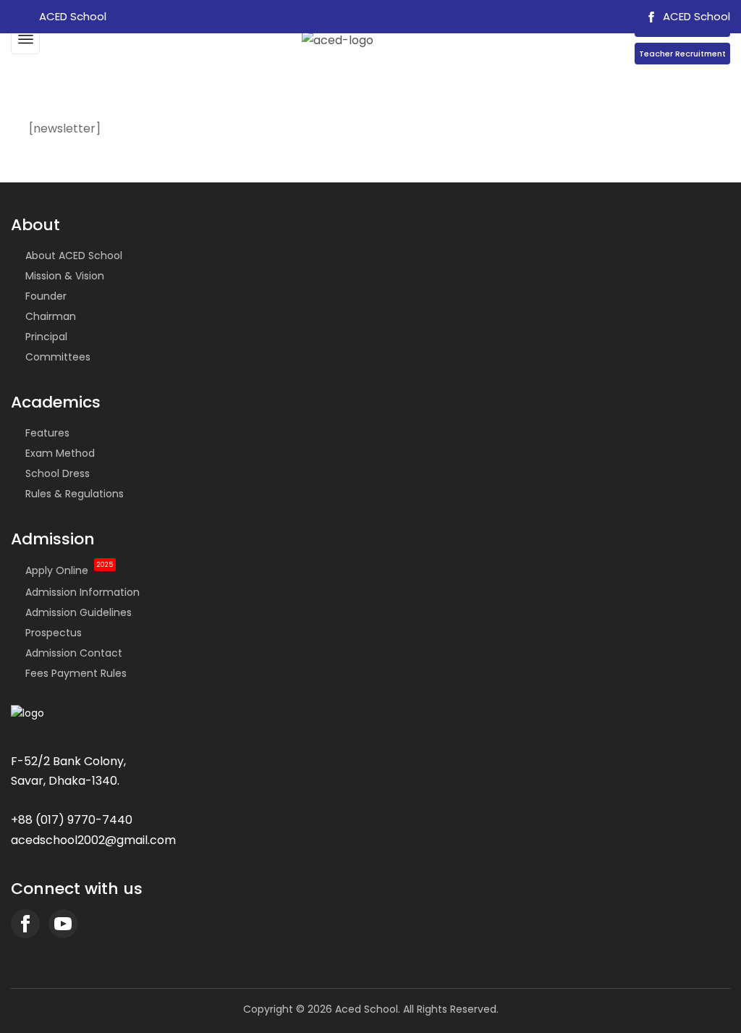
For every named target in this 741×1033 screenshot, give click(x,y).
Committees (57, 357)
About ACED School (73, 255)
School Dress (57, 473)
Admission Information (82, 592)
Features (47, 433)
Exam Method (60, 453)
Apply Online (69, 570)
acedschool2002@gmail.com (93, 840)
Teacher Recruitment (682, 53)
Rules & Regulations (74, 493)
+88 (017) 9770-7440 (71, 819)
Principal (46, 336)
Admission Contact (73, 653)
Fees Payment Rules (76, 673)
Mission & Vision (64, 276)
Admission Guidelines (78, 612)
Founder (46, 296)
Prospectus (53, 632)
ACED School (695, 16)
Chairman (50, 316)
